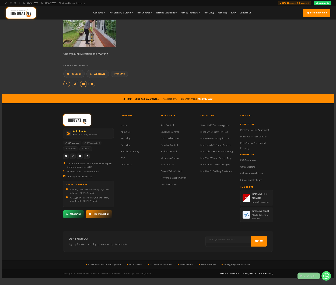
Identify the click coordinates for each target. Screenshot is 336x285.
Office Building (247, 166)
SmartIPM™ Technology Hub (215, 125)
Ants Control (167, 125)
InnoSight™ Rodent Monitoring (216, 151)
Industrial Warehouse (251, 173)
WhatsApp (100, 73)
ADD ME (259, 241)
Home (124, 125)
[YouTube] (15, 3)
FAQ (233, 12)
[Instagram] (11, 3)
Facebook (76, 73)
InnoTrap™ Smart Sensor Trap (216, 158)
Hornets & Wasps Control (174, 177)
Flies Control (167, 164)
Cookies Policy (266, 273)
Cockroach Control (170, 138)
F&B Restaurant (248, 160)
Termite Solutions (165, 12)
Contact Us (245, 12)
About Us (98, 12)
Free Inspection (318, 12)
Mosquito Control (170, 158)
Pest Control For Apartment (254, 129)
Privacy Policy (249, 273)
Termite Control (169, 184)
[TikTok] (6, 3)
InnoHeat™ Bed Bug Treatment (216, 171)
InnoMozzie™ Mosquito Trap (215, 138)
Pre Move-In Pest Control (253, 136)
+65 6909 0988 (32, 3)
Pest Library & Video (120, 12)
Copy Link (119, 73)
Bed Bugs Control (170, 131)
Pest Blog (209, 12)
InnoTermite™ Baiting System (215, 145)
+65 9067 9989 (50, 3)
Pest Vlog (222, 12)
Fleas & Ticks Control (171, 171)
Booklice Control (169, 145)
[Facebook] (66, 156)
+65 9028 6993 (205, 98)
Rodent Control (169, 151)
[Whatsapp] (326, 276)
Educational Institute (251, 179)
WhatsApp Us (322, 3)
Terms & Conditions (229, 273)
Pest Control (143, 12)
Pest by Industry (189, 12)
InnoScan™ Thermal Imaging (215, 164)
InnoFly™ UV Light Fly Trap (214, 131)
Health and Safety (130, 151)
